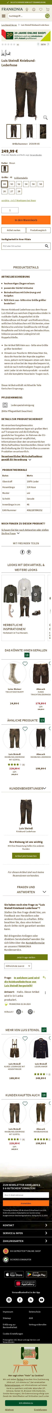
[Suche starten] (47, 16)
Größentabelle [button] (21, 177)
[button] (18, 200)
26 (4, 191)
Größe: (5, 177)
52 (19, 184)
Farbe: (4, 163)
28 (19, 191)
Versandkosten (36, 155)
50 (11, 184)
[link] (34, 10)
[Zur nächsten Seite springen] (38, 44)
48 (4, 184)
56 (33, 184)
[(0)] (9, 44)
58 (40, 184)
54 (26, 184)
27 (11, 191)
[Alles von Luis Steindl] (5, 52)
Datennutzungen (12, 1385)
